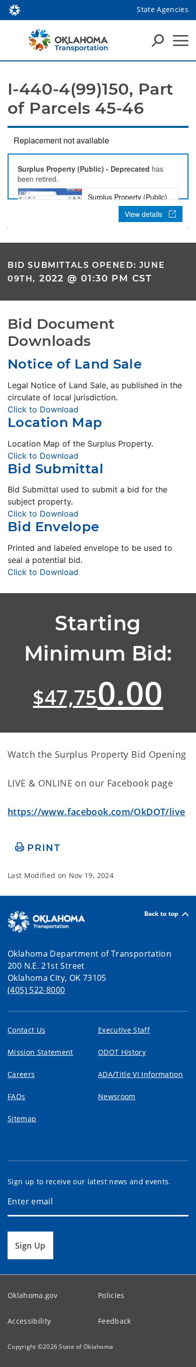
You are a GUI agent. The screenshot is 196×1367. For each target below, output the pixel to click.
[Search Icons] (158, 40)
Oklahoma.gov (32, 1295)
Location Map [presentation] (55, 422)
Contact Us (26, 1030)
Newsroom (117, 1096)
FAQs (16, 1096)
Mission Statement (40, 1052)
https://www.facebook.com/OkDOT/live (96, 812)
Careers (21, 1074)
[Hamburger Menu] (180, 40)
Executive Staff (124, 1030)
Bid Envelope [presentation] (54, 527)
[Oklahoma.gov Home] (15, 9)
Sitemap (22, 1118)
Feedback (114, 1321)
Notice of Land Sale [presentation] (75, 364)
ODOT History (122, 1052)
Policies (111, 1295)
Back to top (161, 914)
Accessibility (29, 1321)
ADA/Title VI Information (140, 1074)
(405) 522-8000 (36, 989)
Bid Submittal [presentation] (56, 469)
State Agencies (162, 9)
